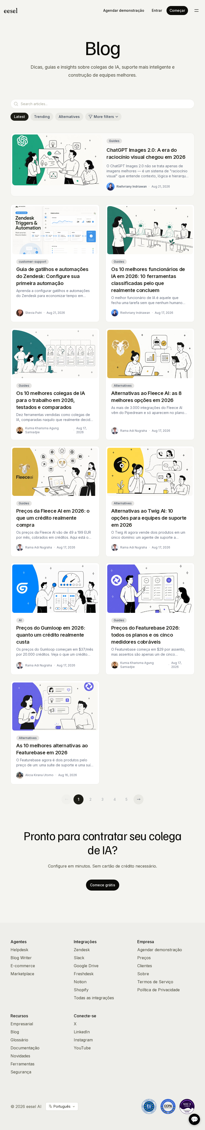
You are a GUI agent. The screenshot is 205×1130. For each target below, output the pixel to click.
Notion (80, 981)
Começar (177, 10)
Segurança (20, 1071)
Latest (19, 116)
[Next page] (139, 799)
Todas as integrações (94, 997)
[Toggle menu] (196, 10)
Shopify (81, 989)
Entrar (157, 10)
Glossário (19, 1039)
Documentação (25, 1047)
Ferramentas (22, 1063)
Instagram (83, 1039)
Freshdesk (84, 973)
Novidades (20, 1055)
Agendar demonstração (123, 10)
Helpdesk (19, 949)
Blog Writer (21, 957)
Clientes (144, 965)
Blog (14, 1031)
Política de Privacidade (158, 989)
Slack (79, 957)
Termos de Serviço (155, 981)
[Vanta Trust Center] (187, 1106)
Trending (42, 116)
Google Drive (86, 965)
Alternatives (69, 116)
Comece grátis (102, 885)
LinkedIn (82, 1031)
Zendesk (82, 949)
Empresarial (21, 1023)
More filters (104, 116)
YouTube (82, 1047)
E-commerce (22, 965)
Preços (144, 957)
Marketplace (22, 973)
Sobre (143, 973)
